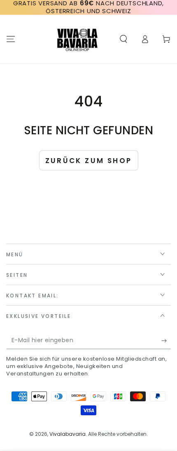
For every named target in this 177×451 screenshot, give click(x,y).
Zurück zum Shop (88, 161)
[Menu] (10, 39)
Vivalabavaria (67, 433)
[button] (123, 39)
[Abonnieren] (166, 341)
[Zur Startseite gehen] (77, 39)
